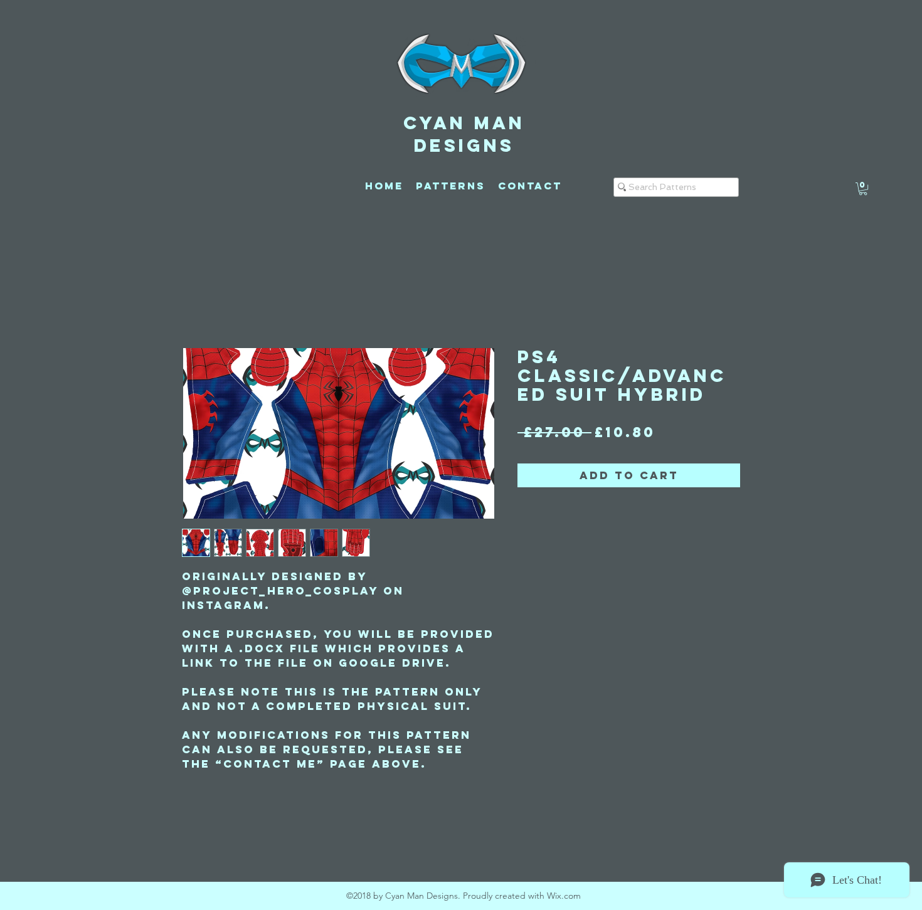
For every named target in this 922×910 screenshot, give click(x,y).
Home (204, 301)
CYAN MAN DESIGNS (464, 134)
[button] (863, 189)
